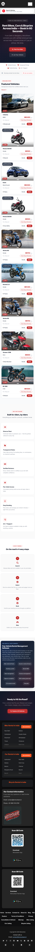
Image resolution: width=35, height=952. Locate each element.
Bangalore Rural (8, 769)
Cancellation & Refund (8, 920)
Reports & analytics (9, 678)
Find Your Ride (18, 49)
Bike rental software (9, 663)
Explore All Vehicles (18, 711)
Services (8, 912)
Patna (5, 192)
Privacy (30, 916)
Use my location (28, 73)
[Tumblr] (13, 945)
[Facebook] (7, 940)
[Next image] (31, 103)
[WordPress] (29, 945)
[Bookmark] (21, 945)
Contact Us (15, 912)
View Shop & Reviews (26, 120)
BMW (4, 117)
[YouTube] (17, 940)
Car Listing (8, 923)
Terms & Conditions (17, 916)
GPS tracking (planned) (25, 678)
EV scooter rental (10, 683)
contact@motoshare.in (15, 800)
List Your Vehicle (18, 55)
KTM (4, 388)
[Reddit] (31, 940)
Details (23, 124)
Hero (4, 354)
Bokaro (6, 766)
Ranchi (6, 158)
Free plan (26, 683)
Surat (20, 773)
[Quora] (21, 940)
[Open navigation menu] (30, 4)
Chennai (21, 766)
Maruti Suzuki (6, 185)
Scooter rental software (25, 663)
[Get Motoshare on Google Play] (17, 860)
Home (2, 912)
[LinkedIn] (14, 940)
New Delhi (7, 730)
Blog (29, 912)
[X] (3, 940)
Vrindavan (21, 741)
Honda (4, 151)
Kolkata (21, 730)
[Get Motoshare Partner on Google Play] (17, 902)
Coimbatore (7, 734)
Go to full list (26, 726)
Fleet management (9, 673)
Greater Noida (22, 734)
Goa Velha (7, 226)
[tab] (16, 179)
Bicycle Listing (25, 923)
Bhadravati (7, 124)
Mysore (21, 769)
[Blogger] (24, 940)
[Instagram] (10, 940)
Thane (6, 259)
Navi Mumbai (7, 361)
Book (29, 124)
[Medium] (28, 940)
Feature (4, 916)
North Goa (21, 744)
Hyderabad (7, 759)
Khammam (7, 737)
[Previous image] (3, 103)
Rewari (6, 395)
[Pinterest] (5, 945)
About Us (24, 912)
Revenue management (24, 673)
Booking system (10, 668)
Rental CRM (26, 668)
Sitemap (21, 920)
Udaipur (6, 744)
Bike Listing (30, 920)
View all (3, 89)
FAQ (33, 912)
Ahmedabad (22, 737)
